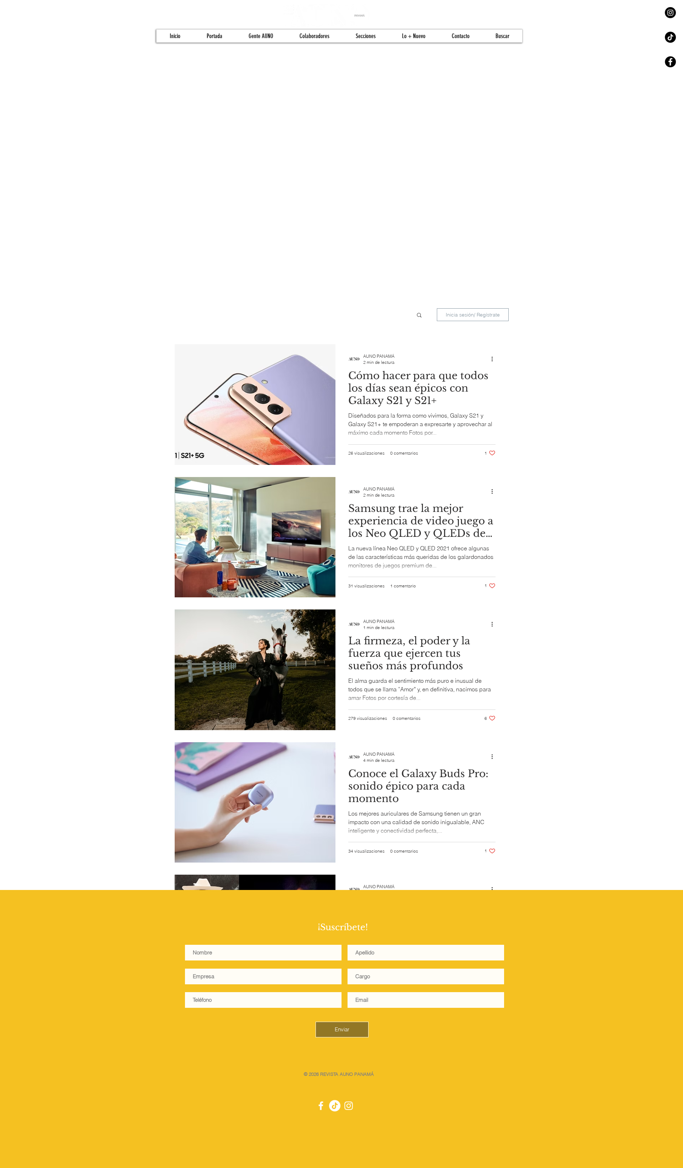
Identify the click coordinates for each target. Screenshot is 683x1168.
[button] (419, 315)
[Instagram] (670, 12)
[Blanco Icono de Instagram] (348, 1105)
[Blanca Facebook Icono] (321, 1105)
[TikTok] (670, 37)
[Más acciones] (494, 359)
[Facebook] (670, 61)
